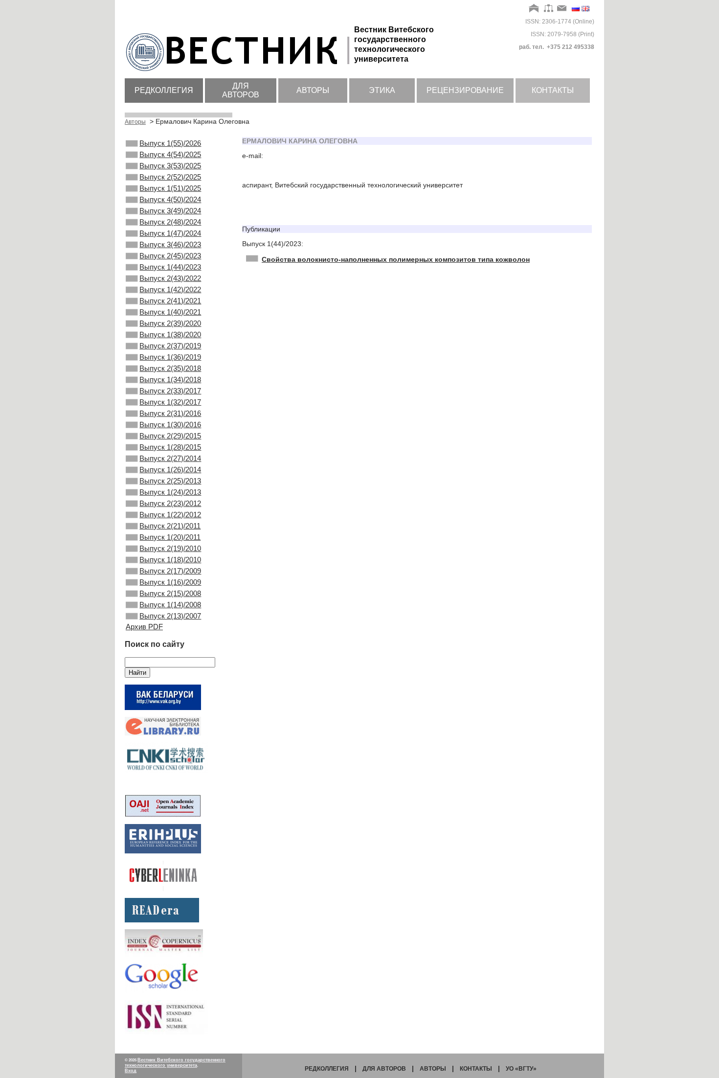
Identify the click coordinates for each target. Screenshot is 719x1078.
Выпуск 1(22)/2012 (170, 514)
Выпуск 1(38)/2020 (170, 334)
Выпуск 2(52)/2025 (170, 177)
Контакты (553, 90)
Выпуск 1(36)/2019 (170, 357)
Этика (382, 90)
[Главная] (534, 8)
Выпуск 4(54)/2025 (170, 154)
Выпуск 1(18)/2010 (170, 559)
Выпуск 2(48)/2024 (170, 222)
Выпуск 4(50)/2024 (170, 199)
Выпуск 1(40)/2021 (170, 312)
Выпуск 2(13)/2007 (170, 616)
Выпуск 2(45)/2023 (170, 256)
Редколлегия (164, 90)
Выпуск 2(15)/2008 (170, 593)
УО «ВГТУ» (521, 1068)
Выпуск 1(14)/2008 (170, 604)
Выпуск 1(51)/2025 (170, 188)
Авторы (312, 90)
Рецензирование (465, 90)
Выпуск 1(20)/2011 (170, 537)
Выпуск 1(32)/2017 (170, 402)
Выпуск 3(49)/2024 (170, 210)
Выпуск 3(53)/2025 (170, 165)
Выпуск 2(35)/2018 (170, 368)
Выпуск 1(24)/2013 (170, 492)
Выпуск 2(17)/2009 (170, 571)
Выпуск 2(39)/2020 (170, 323)
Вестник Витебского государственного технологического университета (175, 1062)
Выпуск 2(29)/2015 (170, 436)
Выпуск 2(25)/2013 (170, 481)
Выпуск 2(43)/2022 (170, 278)
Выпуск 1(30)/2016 (170, 424)
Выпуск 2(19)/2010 (170, 548)
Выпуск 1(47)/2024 (170, 233)
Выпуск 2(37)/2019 (170, 346)
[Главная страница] (239, 72)
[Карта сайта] (548, 8)
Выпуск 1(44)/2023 (170, 267)
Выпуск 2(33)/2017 (170, 391)
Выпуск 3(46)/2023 (170, 244)
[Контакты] (562, 8)
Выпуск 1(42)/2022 (170, 289)
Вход (130, 1070)
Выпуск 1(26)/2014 (170, 469)
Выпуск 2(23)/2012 (170, 503)
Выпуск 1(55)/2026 (170, 143)
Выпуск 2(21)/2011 (170, 526)
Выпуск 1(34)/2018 (170, 379)
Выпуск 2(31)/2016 (170, 413)
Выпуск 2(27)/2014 (170, 458)
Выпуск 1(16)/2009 (170, 582)
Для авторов (240, 90)
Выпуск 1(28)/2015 (170, 447)
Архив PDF (144, 626)
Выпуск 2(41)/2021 (170, 301)
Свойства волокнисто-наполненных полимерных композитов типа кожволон (396, 259)
